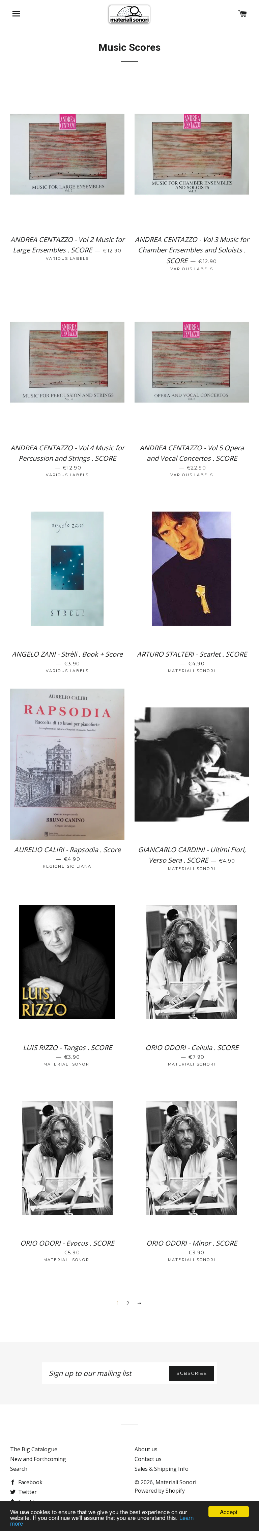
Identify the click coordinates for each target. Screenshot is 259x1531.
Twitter (27, 1492)
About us (146, 1449)
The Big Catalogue (33, 1449)
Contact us (148, 1459)
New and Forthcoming (38, 1459)
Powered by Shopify (160, 1490)
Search (18, 1468)
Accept (228, 1511)
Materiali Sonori (175, 1482)
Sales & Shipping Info (162, 1468)
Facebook (29, 1482)
